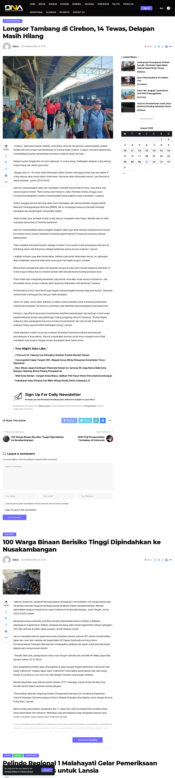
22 (161, 156)
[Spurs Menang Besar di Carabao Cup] (128, 81)
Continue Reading (87, 739)
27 (146, 161)
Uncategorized (12, 21)
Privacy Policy (11, 771)
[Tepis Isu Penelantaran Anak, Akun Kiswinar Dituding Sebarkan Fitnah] (128, 107)
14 (154, 150)
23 (168, 156)
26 (139, 161)
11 (132, 150)
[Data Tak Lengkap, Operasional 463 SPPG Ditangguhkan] (128, 94)
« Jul (123, 173)
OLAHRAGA (142, 84)
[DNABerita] (14, 8)
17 (125, 156)
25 (132, 161)
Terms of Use (27, 771)
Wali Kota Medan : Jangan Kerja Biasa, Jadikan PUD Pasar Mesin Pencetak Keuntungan (63, 376)
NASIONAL (141, 97)
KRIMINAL (141, 72)
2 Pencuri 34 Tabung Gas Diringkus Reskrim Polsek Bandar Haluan (52, 355)
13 (146, 150)
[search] (156, 8)
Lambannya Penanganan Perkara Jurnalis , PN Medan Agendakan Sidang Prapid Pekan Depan (153, 65)
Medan (18, 756)
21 (154, 156)
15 (161, 150)
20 (146, 156)
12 (139, 150)
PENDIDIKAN (31, 756)
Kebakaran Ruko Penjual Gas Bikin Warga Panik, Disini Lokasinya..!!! (52, 380)
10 (125, 150)
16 (168, 150)
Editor (16, 46)
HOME (7, 756)
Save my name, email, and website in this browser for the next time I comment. (37, 503)
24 (125, 161)
